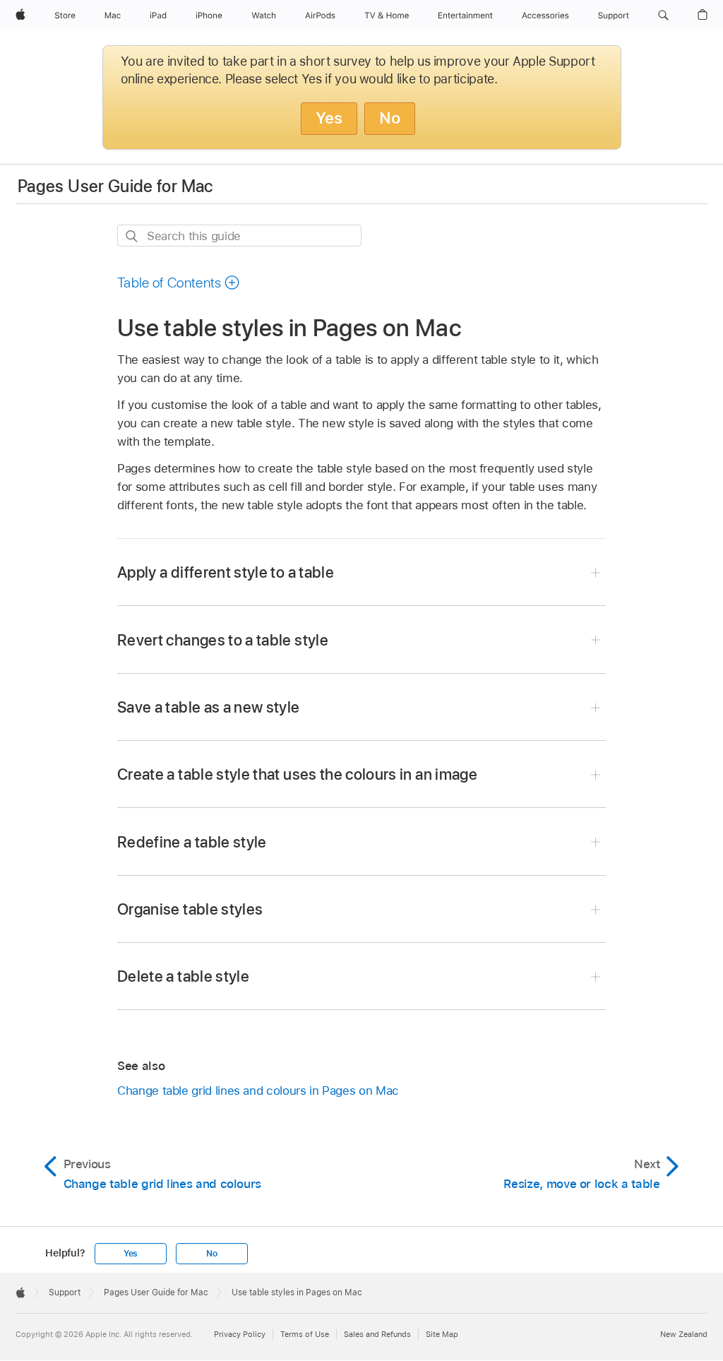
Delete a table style (183, 976)
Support (64, 1292)
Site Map (442, 1334)
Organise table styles (190, 909)
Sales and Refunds (377, 1334)
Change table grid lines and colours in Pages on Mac (258, 1090)
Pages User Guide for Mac (115, 186)
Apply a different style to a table (225, 572)
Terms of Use (304, 1334)
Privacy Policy (239, 1334)
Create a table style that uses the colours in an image (297, 774)
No (389, 118)
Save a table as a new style (208, 707)
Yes (329, 118)
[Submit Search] (132, 236)
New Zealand (683, 1334)
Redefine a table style (192, 842)
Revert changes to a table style (222, 640)
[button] (663, 15)
